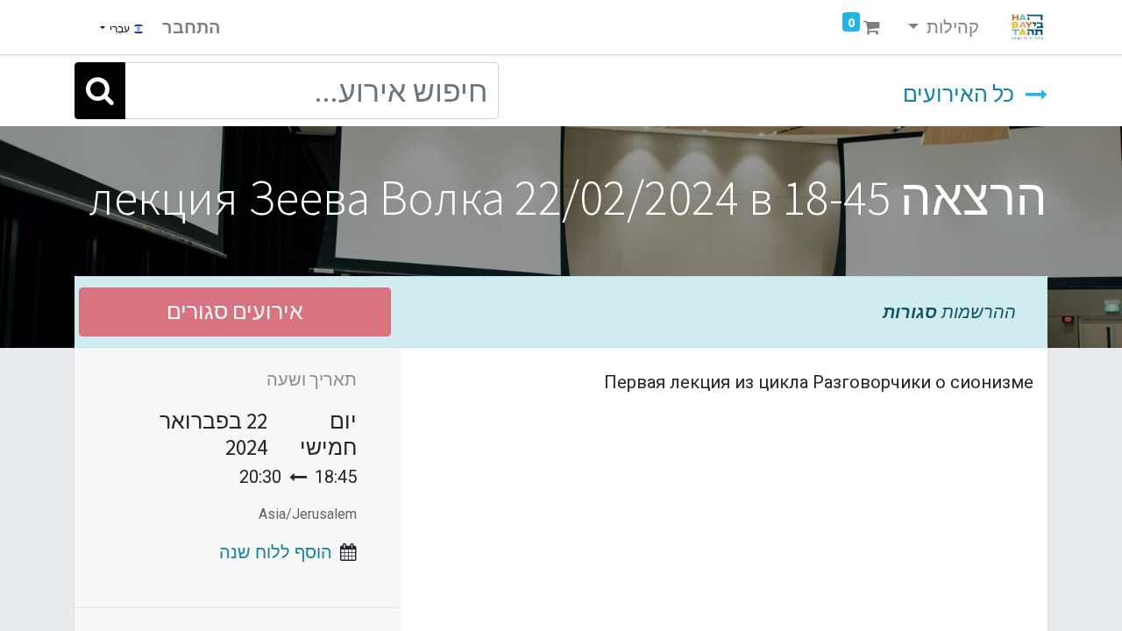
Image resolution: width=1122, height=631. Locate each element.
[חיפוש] (100, 90)
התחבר (191, 27)
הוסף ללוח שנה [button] (275, 552)
